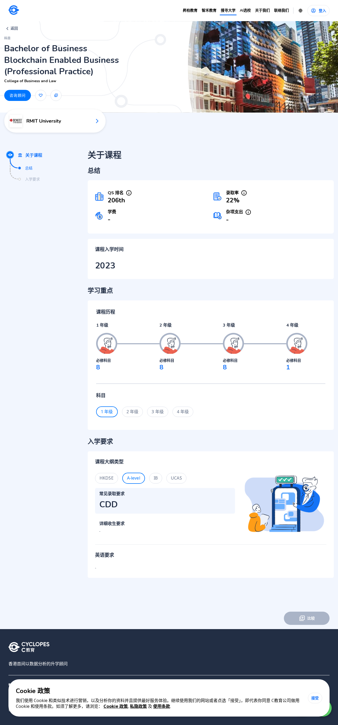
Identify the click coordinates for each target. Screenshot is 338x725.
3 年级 (158, 412)
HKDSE (107, 478)
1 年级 (107, 412)
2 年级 (132, 412)
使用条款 (161, 706)
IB (156, 478)
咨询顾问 (18, 95)
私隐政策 (138, 706)
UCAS (176, 478)
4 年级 (183, 412)
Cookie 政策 (116, 706)
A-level (133, 478)
